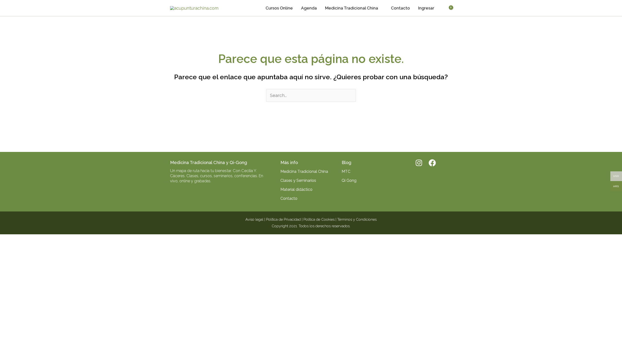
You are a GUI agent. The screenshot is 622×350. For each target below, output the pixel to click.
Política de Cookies (319, 219)
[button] (380, 8)
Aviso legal (254, 219)
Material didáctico (296, 189)
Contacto (288, 198)
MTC (346, 171)
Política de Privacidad (283, 219)
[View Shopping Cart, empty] (447, 8)
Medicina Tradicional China (304, 171)
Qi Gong (349, 180)
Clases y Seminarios (298, 180)
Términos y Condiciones (357, 219)
